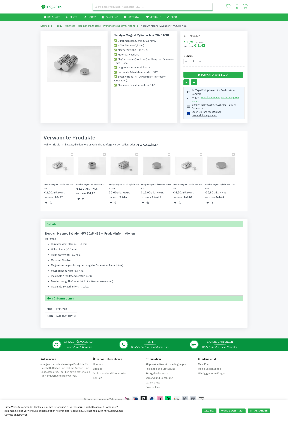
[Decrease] (186, 61)
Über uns (98, 364)
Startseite (46, 25)
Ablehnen (209, 411)
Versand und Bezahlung (159, 378)
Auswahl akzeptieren (232, 411)
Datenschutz (153, 382)
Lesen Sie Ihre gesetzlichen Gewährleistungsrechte (206, 113)
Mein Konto (204, 364)
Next (248, 179)
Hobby (58, 25)
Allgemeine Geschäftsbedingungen (166, 364)
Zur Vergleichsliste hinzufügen (194, 82)
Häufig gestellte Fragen (211, 373)
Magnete (70, 25)
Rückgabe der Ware (157, 373)
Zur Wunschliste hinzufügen (186, 82)
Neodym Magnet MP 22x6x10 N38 (90, 184)
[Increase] (200, 61)
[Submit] (209, 6)
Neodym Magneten (89, 25)
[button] (46, 202)
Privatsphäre (153, 387)
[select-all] (147, 145)
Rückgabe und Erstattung (160, 368)
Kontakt (97, 378)
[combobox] (153, 6)
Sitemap (97, 368)
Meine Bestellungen (209, 368)
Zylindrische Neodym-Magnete (120, 25)
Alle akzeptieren (259, 411)
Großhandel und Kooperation (109, 373)
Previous (40, 179)
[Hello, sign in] (237, 7)
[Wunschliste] (228, 6)
